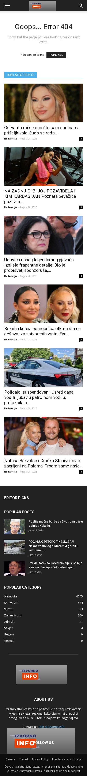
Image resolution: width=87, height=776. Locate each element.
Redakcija (10, 138)
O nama (10, 759)
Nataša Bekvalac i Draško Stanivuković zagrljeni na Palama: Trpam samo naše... (43, 463)
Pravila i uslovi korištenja (67, 759)
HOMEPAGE (56, 55)
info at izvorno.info (52, 727)
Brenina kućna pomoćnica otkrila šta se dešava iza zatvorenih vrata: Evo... (42, 331)
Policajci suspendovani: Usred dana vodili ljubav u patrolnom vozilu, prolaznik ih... (38, 397)
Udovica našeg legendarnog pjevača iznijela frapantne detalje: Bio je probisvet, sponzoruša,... (39, 265)
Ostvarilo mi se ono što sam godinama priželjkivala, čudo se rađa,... (42, 130)
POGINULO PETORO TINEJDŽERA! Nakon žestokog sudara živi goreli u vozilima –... (53, 546)
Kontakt (23, 759)
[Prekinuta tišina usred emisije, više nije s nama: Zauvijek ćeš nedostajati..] (14, 568)
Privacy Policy (40, 759)
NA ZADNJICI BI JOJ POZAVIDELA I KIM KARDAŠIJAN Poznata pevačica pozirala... (40, 196)
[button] (81, 5)
